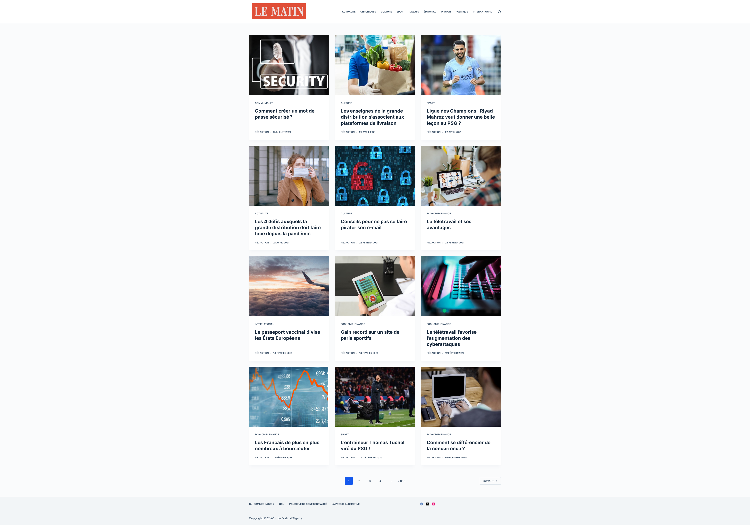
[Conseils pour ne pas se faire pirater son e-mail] (375, 176)
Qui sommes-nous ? (261, 504)
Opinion (446, 11)
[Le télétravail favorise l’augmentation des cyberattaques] (461, 286)
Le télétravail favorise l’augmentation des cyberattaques (452, 338)
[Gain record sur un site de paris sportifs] (375, 286)
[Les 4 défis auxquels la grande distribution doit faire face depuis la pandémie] (289, 176)
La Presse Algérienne (346, 504)
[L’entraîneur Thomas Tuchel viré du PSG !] (375, 397)
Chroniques (368, 11)
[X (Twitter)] (427, 504)
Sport (401, 11)
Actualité (348, 11)
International (482, 11)
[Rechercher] (499, 11)
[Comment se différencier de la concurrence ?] (461, 397)
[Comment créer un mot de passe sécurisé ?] (289, 65)
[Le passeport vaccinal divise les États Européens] (289, 286)
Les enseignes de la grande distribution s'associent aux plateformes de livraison (372, 117)
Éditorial (430, 11)
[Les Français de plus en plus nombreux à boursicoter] (289, 397)
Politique (462, 11)
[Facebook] (421, 504)
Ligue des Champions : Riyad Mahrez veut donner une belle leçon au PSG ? (461, 117)
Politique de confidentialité (308, 504)
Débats (414, 11)
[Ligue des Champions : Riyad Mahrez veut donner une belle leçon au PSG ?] (461, 65)
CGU (281, 504)
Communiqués (264, 103)
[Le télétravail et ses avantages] (461, 176)
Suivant (488, 480)
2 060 (401, 481)
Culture (386, 11)
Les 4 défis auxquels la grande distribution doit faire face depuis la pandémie (288, 227)
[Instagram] (433, 504)
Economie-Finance (439, 213)
